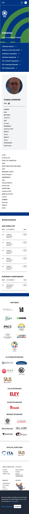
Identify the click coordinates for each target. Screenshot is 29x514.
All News (5, 470)
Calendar (5, 472)
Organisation (6, 483)
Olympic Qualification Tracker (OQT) (19, 475)
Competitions (6, 473)
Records (17, 472)
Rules (4, 487)
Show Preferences (6, 506)
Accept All (17, 506)
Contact (5, 489)
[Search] (22, 2)
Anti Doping (6, 485)
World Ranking (19, 470)
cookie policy (15, 501)
